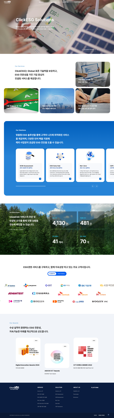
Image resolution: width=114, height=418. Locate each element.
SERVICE (41, 2)
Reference (75, 397)
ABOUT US (65, 2)
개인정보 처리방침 (101, 415)
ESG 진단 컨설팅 (40, 394)
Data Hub (57, 403)
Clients (52, 273)
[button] (92, 186)
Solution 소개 (58, 391)
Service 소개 (40, 391)
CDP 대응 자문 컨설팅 (41, 406)
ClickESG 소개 (76, 391)
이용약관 (95, 415)
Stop (97, 49)
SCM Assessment (59, 397)
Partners (61, 273)
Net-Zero (57, 400)
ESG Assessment (59, 394)
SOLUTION (53, 2)
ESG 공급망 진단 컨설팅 (42, 397)
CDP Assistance (59, 406)
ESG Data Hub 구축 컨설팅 (43, 403)
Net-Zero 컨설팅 (41, 400)
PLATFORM (77, 2)
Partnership (76, 394)
